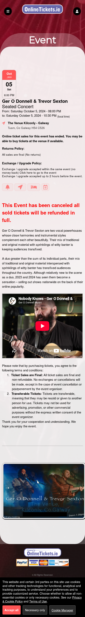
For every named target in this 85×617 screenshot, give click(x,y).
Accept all (12, 610)
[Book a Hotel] (34, 187)
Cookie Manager (62, 610)
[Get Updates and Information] (8, 187)
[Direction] (20, 187)
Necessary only (35, 610)
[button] (77, 11)
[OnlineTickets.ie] (42, 552)
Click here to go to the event (38, 173)
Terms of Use (38, 601)
